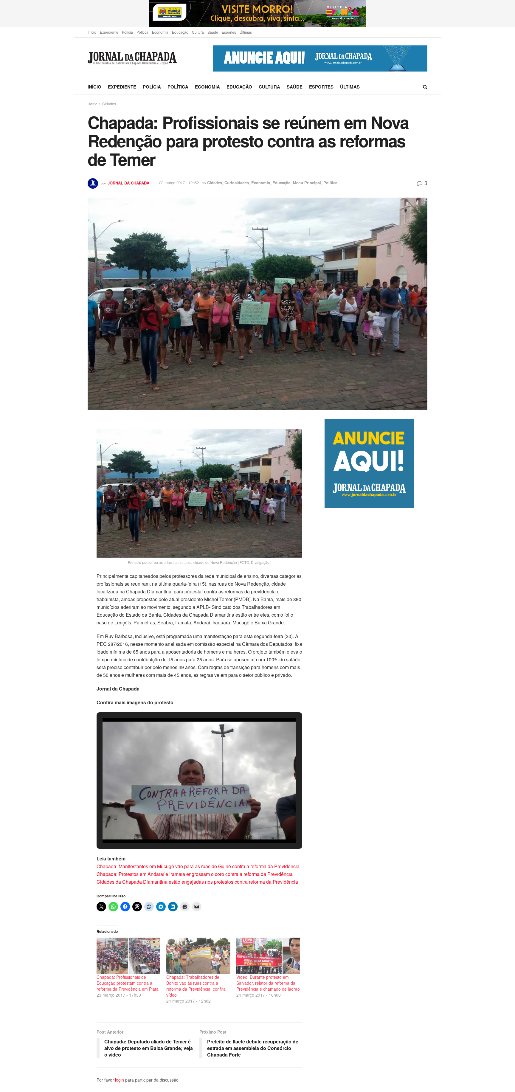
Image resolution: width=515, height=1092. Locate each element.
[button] (185, 826)
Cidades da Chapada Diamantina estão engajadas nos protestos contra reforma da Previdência (197, 881)
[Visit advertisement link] (257, 13)
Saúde (212, 32)
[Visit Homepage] (132, 58)
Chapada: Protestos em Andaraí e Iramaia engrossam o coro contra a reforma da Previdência (195, 874)
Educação (180, 32)
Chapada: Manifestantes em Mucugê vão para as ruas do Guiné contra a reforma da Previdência (198, 866)
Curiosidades (236, 182)
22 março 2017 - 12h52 (179, 182)
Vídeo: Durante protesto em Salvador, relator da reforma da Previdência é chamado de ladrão (268, 983)
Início (92, 32)
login (119, 1080)
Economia (160, 32)
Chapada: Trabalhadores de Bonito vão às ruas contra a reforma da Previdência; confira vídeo (196, 986)
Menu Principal (307, 182)
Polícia (127, 32)
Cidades (109, 103)
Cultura (198, 32)
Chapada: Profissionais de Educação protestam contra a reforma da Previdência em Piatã (128, 983)
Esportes (229, 32)
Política (142, 32)
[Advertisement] (376, 758)
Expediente (109, 32)
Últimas (246, 32)
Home (92, 103)
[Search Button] (425, 86)
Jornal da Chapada (128, 182)
